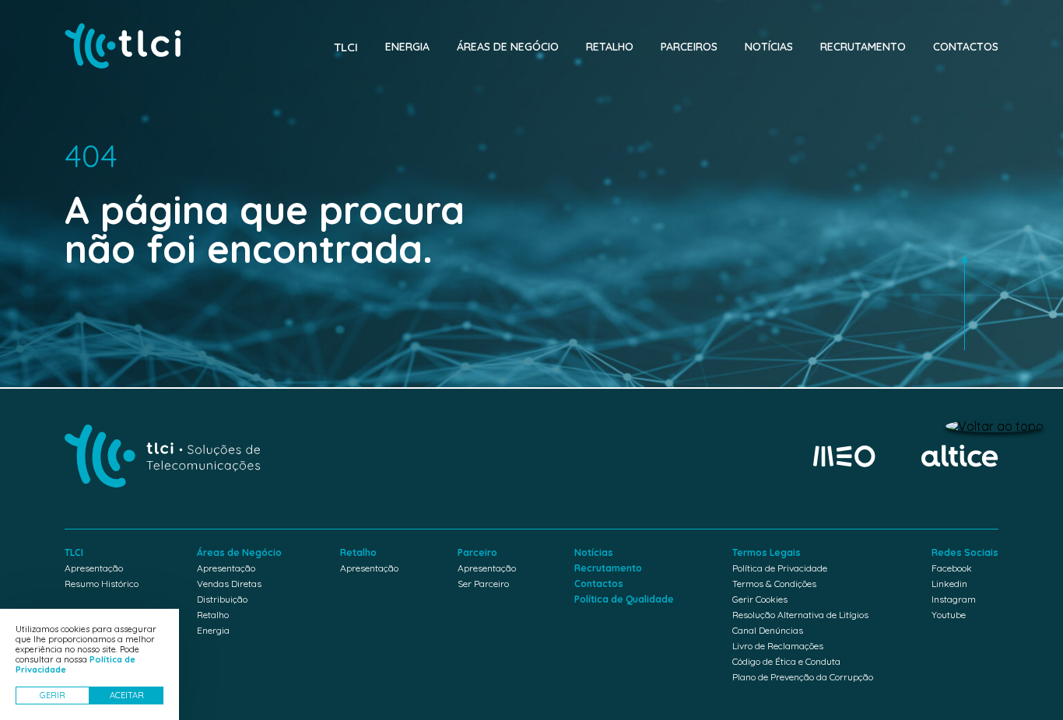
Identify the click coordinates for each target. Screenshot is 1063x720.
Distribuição (222, 599)
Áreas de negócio (508, 47)
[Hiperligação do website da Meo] (844, 457)
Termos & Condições (774, 583)
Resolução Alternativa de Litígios (800, 614)
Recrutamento (863, 47)
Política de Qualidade (624, 599)
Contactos (965, 47)
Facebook (951, 568)
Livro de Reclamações (777, 646)
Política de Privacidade (779, 568)
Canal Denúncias (767, 630)
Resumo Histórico (102, 583)
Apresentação (94, 568)
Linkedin (949, 583)
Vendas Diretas (229, 583)
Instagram (953, 599)
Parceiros (689, 47)
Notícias (769, 47)
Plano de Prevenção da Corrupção (802, 677)
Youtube (948, 614)
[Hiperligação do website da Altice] (959, 457)
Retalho (609, 47)
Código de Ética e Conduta (786, 661)
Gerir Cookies (760, 599)
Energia (407, 47)
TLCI (346, 47)
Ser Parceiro (483, 583)
